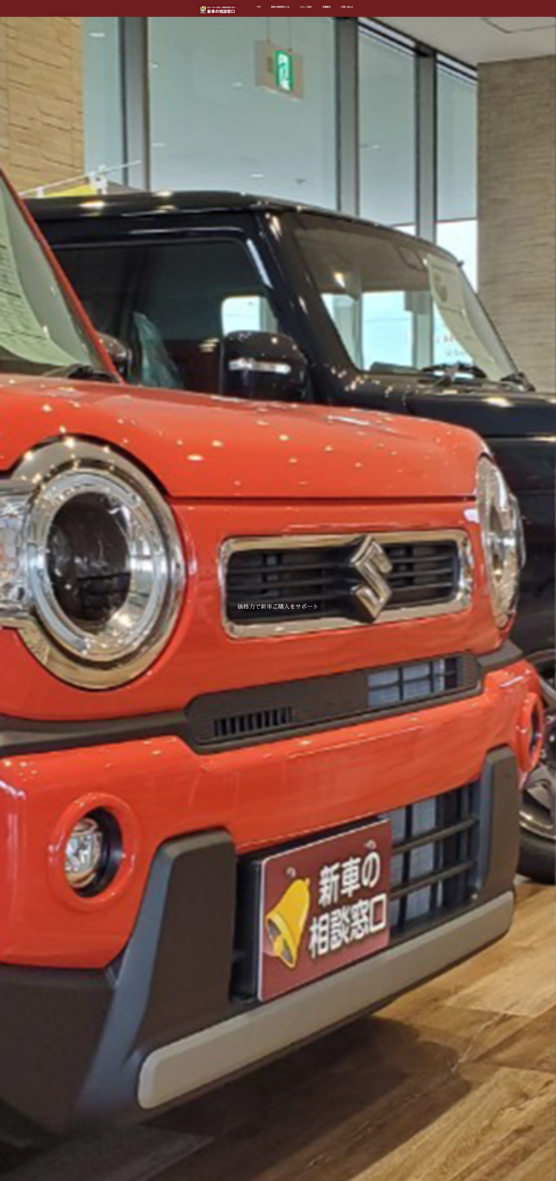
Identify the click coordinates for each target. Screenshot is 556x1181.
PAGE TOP (541, 1143)
